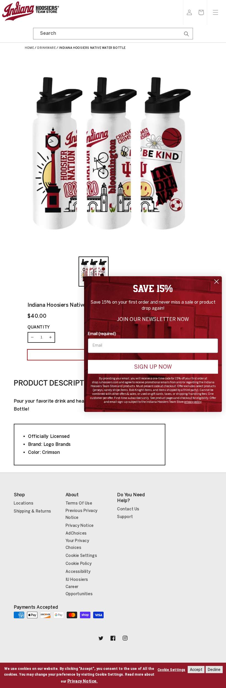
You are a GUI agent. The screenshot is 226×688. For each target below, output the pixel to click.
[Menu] (215, 12)
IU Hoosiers (77, 579)
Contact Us (128, 509)
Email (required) (102, 333)
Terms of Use (79, 503)
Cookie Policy (79, 563)
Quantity (39, 327)
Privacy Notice (80, 525)
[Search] (187, 35)
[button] (201, 12)
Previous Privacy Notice (82, 514)
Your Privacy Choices (77, 544)
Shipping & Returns (32, 511)
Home (29, 48)
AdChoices (76, 533)
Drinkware (46, 48)
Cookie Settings (81, 555)
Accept (196, 669)
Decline (214, 669)
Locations (23, 503)
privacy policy (192, 402)
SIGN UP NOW (153, 366)
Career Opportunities (79, 590)
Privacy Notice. (83, 681)
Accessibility (78, 571)
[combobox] (113, 33)
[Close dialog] (216, 281)
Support (125, 516)
